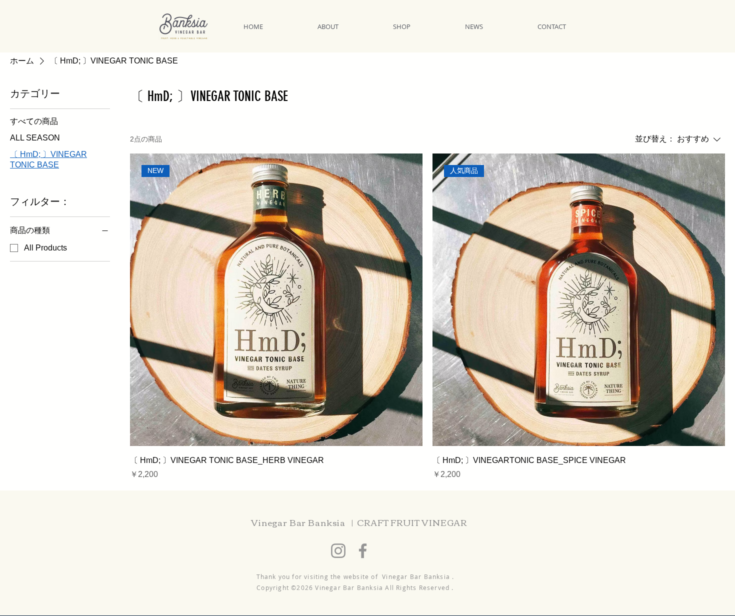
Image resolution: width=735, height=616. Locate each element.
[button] (348, 26)
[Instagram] (338, 550)
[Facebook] (362, 550)
